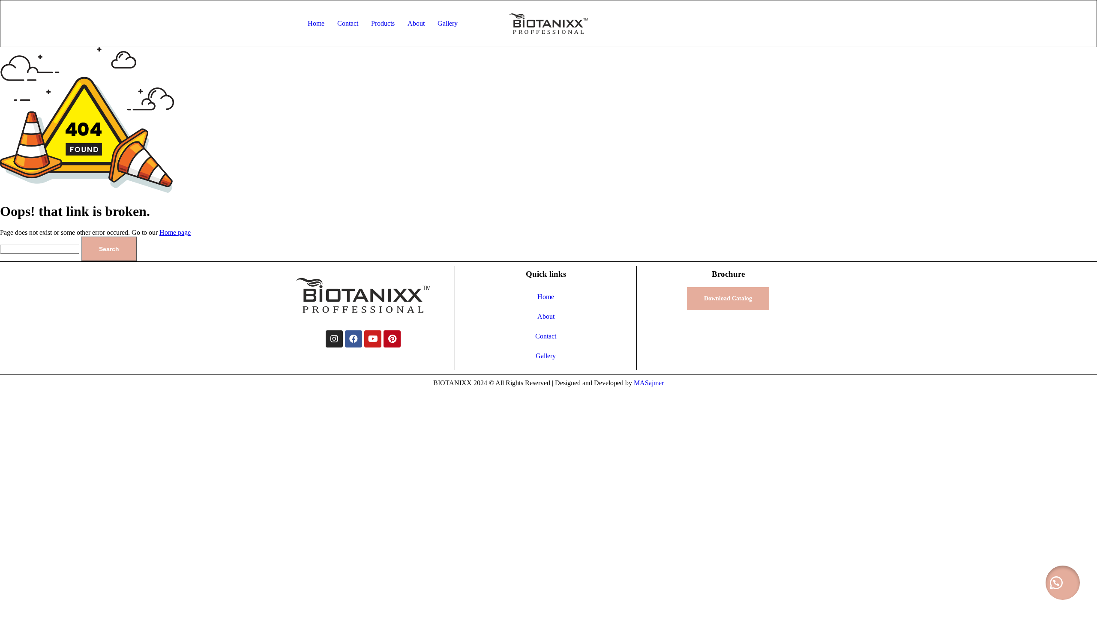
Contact (347, 23)
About (416, 23)
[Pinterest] (392, 338)
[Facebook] (353, 338)
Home (316, 23)
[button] (1063, 583)
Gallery (448, 23)
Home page (175, 232)
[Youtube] (372, 338)
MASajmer (649, 382)
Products (383, 23)
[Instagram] (334, 338)
